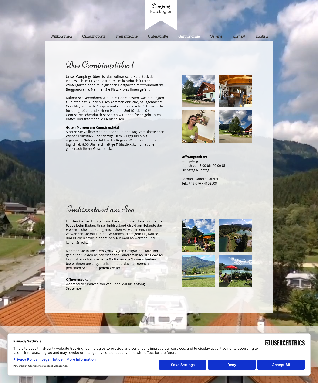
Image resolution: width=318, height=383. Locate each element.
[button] (198, 91)
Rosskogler (161, 12)
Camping (161, 5)
